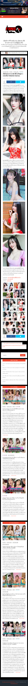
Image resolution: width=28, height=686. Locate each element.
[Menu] (2, 16)
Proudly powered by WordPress (8, 682)
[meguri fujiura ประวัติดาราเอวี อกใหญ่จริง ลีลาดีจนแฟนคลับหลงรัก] (14, 485)
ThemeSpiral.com (13, 683)
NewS (14, 406)
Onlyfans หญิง (5, 71)
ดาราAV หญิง (18, 406)
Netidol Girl (15, 71)
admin (4, 78)
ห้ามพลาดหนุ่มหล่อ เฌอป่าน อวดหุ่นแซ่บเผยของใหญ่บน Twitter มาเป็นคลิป (13, 346)
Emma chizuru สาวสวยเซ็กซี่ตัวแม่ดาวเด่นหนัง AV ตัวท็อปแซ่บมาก (13, 409)
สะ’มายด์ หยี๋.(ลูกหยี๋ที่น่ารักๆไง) (14, 277)
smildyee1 (9, 280)
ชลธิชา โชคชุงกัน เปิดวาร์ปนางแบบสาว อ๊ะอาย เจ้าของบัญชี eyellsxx (14, 372)
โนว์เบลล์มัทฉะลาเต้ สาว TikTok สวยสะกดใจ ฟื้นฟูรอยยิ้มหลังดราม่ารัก (14, 594)
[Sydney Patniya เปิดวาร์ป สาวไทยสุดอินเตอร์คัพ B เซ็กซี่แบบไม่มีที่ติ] (14, 532)
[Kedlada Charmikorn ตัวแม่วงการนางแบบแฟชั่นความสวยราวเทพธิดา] (14, 628)
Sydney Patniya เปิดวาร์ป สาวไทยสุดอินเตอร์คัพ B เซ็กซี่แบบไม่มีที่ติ (13, 547)
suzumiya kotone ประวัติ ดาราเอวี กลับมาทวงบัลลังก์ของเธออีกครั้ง (14, 458)
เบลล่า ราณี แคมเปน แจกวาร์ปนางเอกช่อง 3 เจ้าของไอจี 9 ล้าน (14, 364)
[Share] (11, 82)
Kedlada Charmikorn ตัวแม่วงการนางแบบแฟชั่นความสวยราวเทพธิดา (13, 643)
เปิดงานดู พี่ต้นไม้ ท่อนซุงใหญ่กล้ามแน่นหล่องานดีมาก (13, 343)
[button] (5, 287)
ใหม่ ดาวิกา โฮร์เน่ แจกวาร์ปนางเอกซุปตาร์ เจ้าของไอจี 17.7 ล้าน (13, 368)
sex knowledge (11, 455)
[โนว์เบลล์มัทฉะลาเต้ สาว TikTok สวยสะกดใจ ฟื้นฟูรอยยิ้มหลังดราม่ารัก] (14, 579)
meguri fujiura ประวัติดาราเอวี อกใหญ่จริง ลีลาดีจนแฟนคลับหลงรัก (13, 498)
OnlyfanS (21, 71)
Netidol (11, 71)
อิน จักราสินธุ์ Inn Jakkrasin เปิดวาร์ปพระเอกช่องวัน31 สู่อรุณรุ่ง (14, 380)
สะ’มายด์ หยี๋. (10, 279)
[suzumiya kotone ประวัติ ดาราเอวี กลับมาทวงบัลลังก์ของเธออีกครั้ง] (14, 445)
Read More (5, 435)
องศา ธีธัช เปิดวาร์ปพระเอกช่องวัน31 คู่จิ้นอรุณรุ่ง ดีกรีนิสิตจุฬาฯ (14, 376)
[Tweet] (20, 82)
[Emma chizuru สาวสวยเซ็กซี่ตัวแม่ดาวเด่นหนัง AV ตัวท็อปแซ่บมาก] (14, 396)
